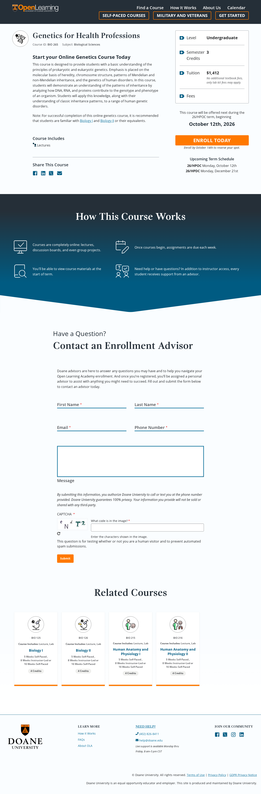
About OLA (85, 746)
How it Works (87, 733)
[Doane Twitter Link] (51, 173)
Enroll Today (212, 140)
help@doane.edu (151, 740)
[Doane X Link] (225, 734)
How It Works (183, 7)
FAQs (81, 740)
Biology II (107, 120)
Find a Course (150, 7)
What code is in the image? (109, 521)
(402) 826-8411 (148, 734)
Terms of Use (196, 775)
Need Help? (146, 726)
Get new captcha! (58, 533)
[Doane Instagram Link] (233, 734)
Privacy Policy (217, 775)
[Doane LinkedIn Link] (43, 173)
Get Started (232, 15)
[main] (130, 372)
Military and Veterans (182, 15)
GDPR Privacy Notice (243, 775)
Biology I (86, 120)
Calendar (236, 7)
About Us (212, 7)
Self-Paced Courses (124, 15)
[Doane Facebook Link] (35, 173)
